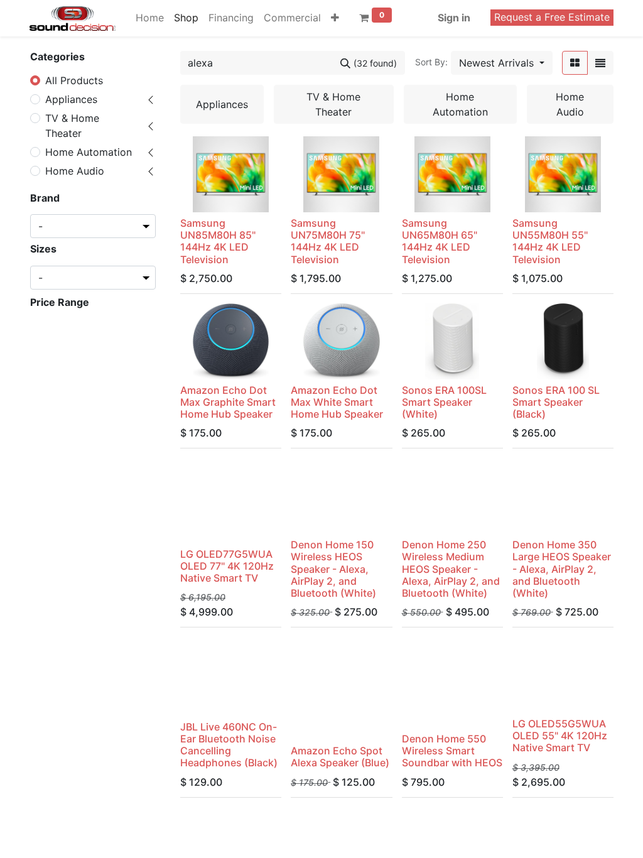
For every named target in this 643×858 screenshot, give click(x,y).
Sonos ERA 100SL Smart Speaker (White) (444, 402)
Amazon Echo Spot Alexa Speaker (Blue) (340, 756)
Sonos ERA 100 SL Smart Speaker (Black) (556, 402)
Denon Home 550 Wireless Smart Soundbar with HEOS (452, 750)
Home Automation (88, 152)
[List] (600, 63)
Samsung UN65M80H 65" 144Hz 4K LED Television (439, 241)
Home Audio (74, 171)
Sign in (454, 17)
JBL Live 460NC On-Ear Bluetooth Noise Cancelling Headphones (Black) (229, 744)
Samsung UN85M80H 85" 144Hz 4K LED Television (218, 241)
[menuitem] (150, 17)
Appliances (71, 99)
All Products (74, 80)
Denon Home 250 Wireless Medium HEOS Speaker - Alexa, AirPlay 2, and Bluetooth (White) (451, 568)
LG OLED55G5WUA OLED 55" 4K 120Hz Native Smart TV (559, 735)
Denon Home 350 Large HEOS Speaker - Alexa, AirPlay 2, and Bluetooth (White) (561, 568)
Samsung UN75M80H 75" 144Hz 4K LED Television (328, 241)
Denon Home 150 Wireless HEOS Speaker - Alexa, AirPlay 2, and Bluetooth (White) (333, 568)
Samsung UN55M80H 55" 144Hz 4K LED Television (550, 241)
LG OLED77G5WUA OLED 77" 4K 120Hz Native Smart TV (227, 566)
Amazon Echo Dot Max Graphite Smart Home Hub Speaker (228, 402)
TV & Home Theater (72, 125)
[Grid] (575, 63)
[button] (335, 17)
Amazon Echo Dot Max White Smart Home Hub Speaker (337, 402)
